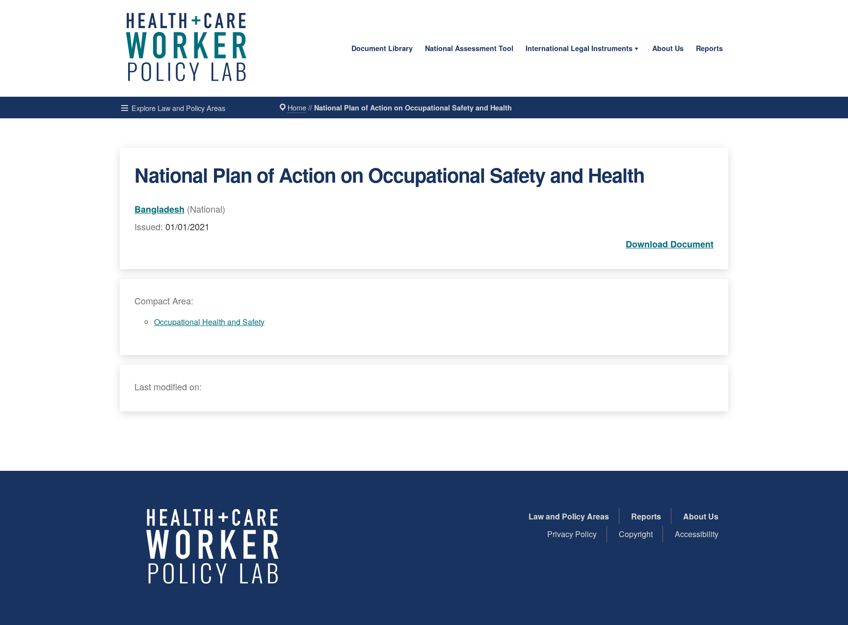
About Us (668, 48)
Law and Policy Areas (569, 516)
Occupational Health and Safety (209, 321)
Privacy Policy (572, 534)
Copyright (636, 534)
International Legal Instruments (579, 48)
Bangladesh (159, 209)
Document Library (382, 48)
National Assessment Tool (469, 48)
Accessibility (696, 534)
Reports (709, 48)
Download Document (670, 244)
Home (297, 107)
